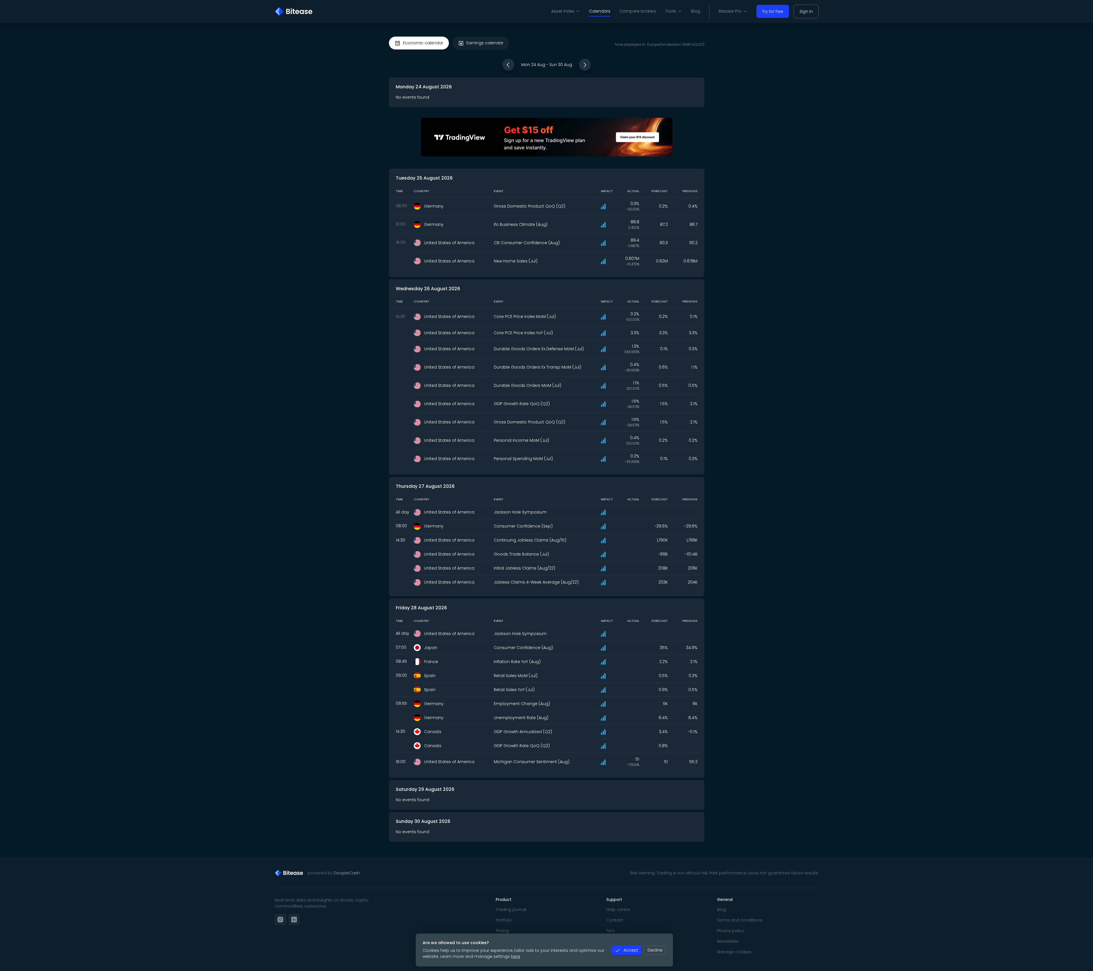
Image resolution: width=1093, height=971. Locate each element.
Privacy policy (730, 931)
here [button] (515, 956)
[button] (508, 65)
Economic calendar (423, 43)
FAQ (610, 931)
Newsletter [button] (728, 941)
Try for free (772, 11)
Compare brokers (638, 11)
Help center (618, 909)
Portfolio (504, 920)
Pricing (502, 931)
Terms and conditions (739, 920)
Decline (655, 950)
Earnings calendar (484, 43)
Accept (631, 950)
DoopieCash (347, 873)
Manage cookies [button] (734, 952)
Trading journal (511, 909)
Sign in (806, 11)
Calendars (599, 11)
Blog (695, 11)
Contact (614, 920)
